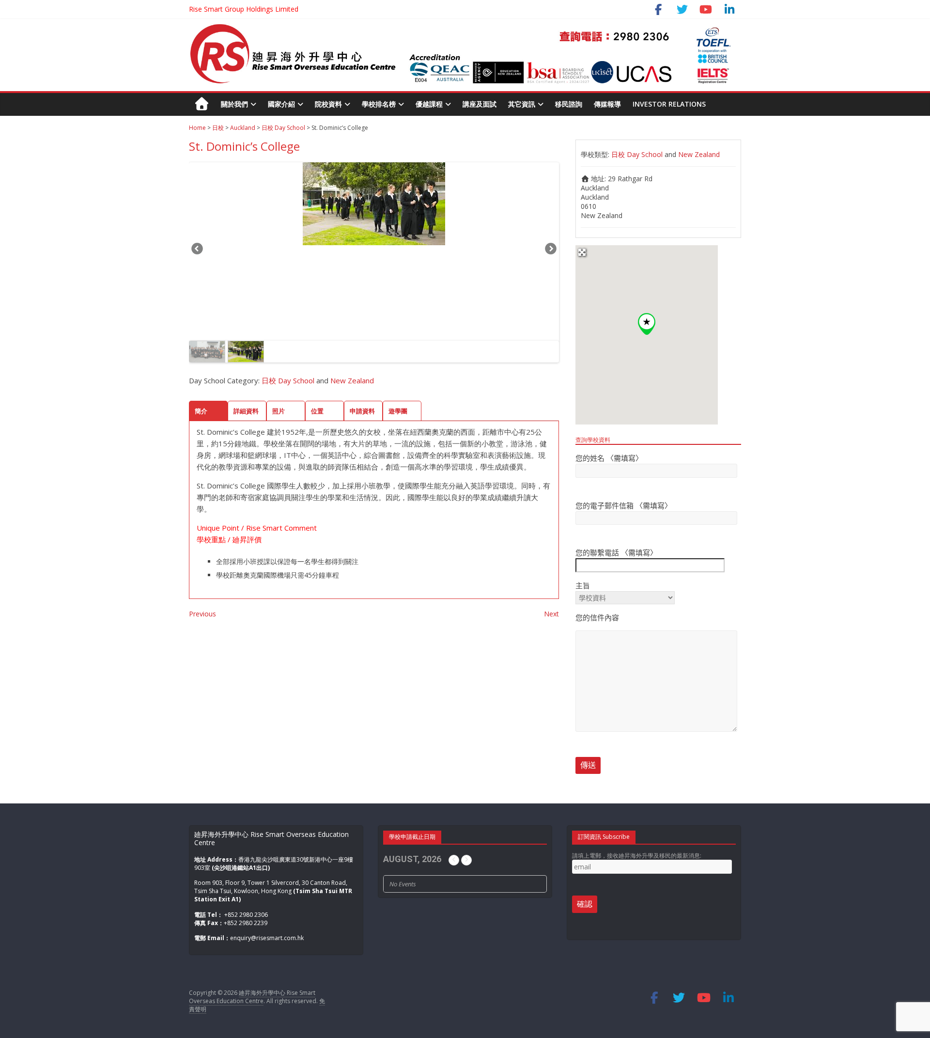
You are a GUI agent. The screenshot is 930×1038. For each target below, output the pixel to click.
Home (197, 128)
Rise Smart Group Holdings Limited (243, 9)
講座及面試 (479, 104)
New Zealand (352, 380)
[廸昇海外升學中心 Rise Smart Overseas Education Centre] (460, 28)
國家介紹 (281, 104)
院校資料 (328, 104)
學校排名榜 (379, 104)
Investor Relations (669, 104)
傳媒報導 (607, 104)
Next (550, 250)
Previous (197, 250)
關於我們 (234, 104)
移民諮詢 (568, 104)
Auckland (242, 128)
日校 (218, 128)
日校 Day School (283, 128)
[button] (646, 324)
